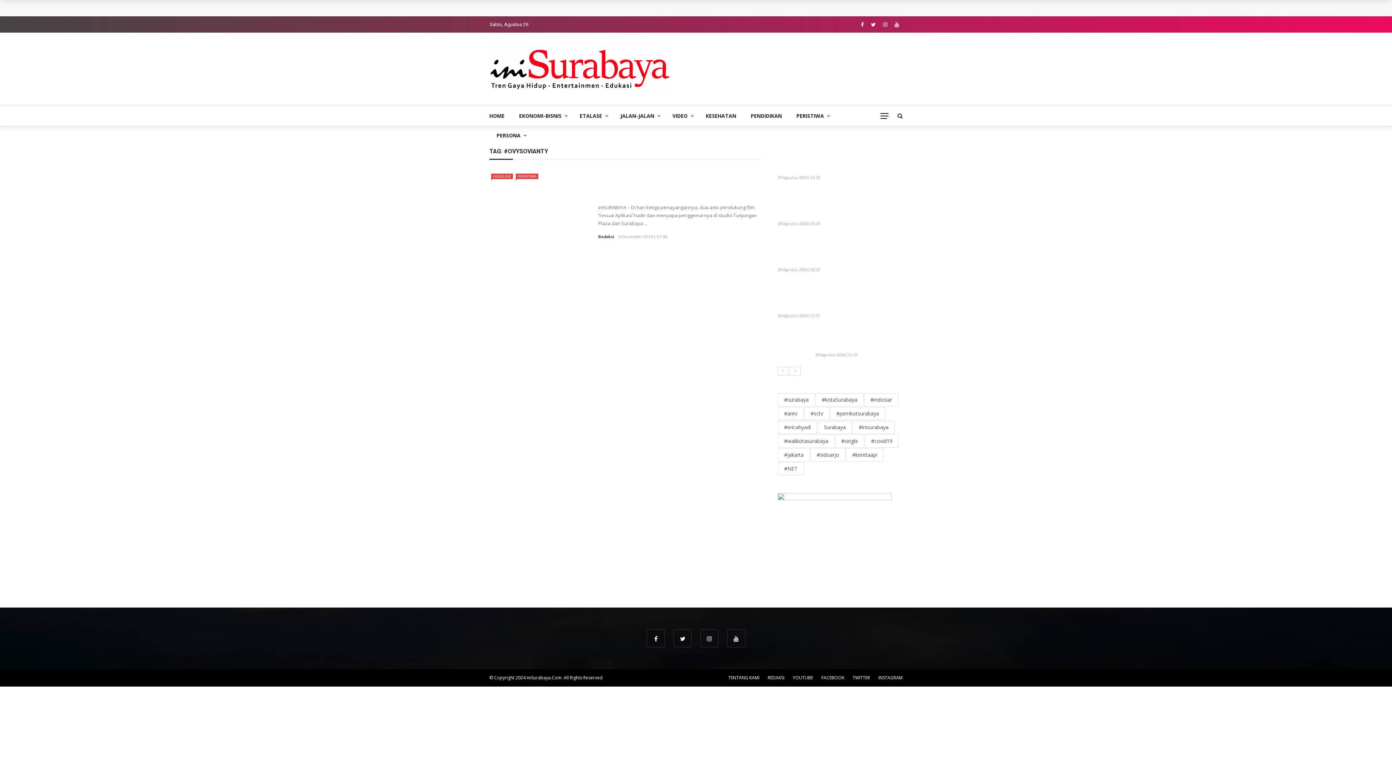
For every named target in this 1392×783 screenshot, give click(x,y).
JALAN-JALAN (637, 115)
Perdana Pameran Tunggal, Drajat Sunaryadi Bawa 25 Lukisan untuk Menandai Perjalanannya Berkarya (624, 8)
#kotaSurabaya (839, 399)
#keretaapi (864, 454)
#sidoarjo (828, 454)
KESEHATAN (721, 115)
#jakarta (794, 454)
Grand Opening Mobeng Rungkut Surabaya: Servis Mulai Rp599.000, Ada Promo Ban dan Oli (857, 250)
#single (849, 441)
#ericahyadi (797, 427)
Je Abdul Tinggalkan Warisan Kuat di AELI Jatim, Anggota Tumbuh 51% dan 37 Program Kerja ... (853, 296)
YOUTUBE (803, 678)
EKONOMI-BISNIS (540, 115)
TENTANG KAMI (743, 678)
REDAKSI (776, 678)
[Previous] (783, 371)
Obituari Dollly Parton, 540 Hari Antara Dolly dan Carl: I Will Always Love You (855, 338)
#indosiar (881, 399)
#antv (791, 413)
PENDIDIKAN (766, 115)
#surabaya (796, 399)
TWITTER (861, 678)
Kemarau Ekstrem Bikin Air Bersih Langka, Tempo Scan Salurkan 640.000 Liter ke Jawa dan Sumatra (858, 204)
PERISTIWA (810, 115)
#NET (791, 468)
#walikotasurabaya (806, 441)
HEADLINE (502, 176)
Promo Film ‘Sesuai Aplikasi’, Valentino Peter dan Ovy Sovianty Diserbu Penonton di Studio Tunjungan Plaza (678, 185)
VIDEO (680, 115)
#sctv (817, 413)
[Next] (795, 371)
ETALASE (591, 115)
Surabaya (835, 427)
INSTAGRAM (890, 678)
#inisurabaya (873, 427)
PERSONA (509, 135)
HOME (497, 115)
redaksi (606, 236)
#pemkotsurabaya (857, 413)
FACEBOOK (832, 678)
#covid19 (881, 441)
